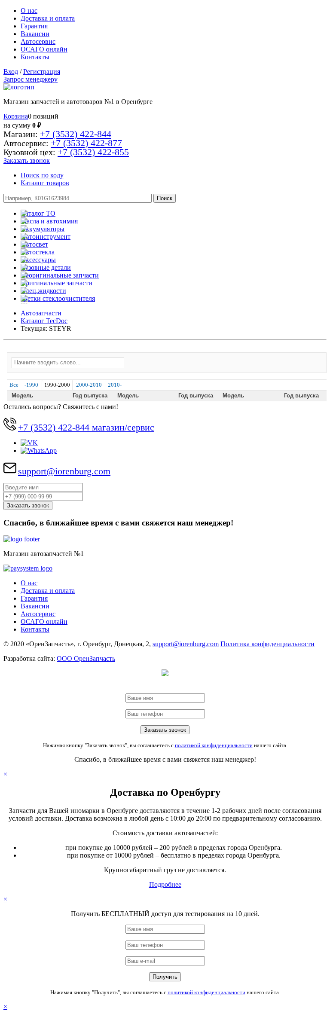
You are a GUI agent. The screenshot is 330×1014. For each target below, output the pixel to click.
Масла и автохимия (49, 221)
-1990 (31, 385)
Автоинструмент (45, 236)
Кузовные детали (46, 267)
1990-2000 (57, 385)
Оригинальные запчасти (56, 283)
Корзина (15, 116)
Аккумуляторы (42, 228)
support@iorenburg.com (64, 471)
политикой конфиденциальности (214, 745)
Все (13, 385)
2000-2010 (89, 385)
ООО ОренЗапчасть (86, 658)
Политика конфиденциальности (267, 643)
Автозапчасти (41, 313)
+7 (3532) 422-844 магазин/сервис (86, 427)
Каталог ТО (38, 213)
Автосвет (34, 244)
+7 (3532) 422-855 (93, 152)
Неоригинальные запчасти (60, 275)
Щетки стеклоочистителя (58, 298)
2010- (115, 385)
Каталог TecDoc (44, 320)
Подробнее (165, 884)
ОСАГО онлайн (44, 49)
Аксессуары (38, 259)
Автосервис (38, 41)
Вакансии (35, 33)
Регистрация (41, 71)
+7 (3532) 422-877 (86, 142)
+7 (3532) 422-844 (75, 133)
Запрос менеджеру (30, 79)
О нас (29, 10)
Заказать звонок (26, 160)
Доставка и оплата (48, 18)
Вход (10, 71)
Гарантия (34, 26)
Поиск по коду (42, 175)
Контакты (35, 57)
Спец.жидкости (43, 290)
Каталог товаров (45, 182)
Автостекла (38, 252)
